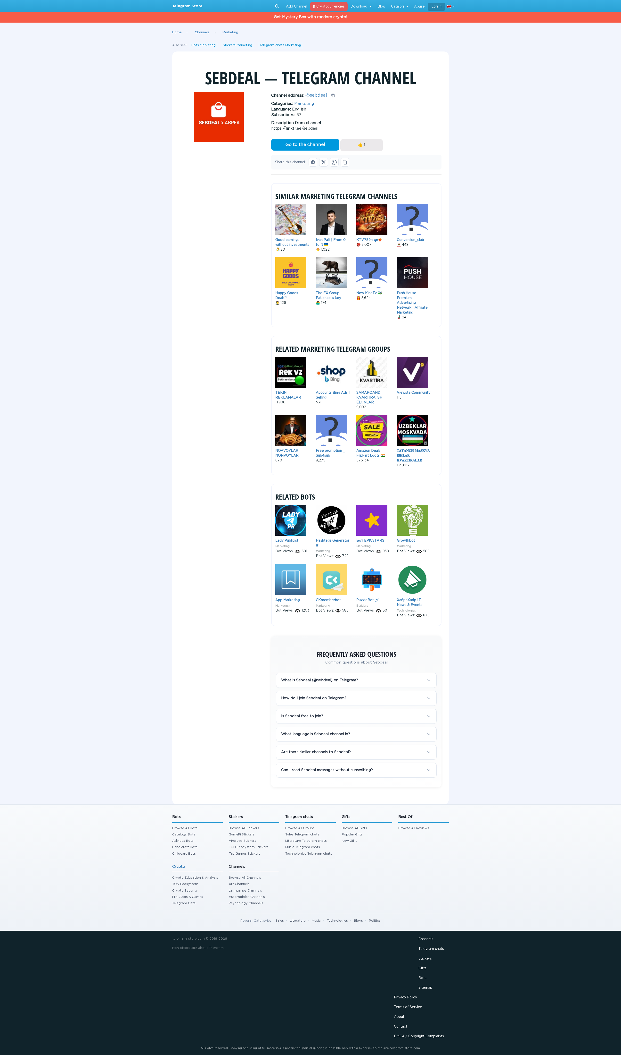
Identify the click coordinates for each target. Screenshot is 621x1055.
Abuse (419, 6)
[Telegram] (313, 162)
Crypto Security (185, 890)
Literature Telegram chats (306, 841)
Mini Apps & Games (187, 897)
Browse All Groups (300, 828)
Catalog (397, 6)
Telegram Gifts (184, 903)
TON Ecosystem (185, 884)
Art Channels (239, 884)
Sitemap (425, 987)
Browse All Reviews (413, 828)
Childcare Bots (184, 853)
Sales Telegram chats (302, 834)
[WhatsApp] (334, 162)
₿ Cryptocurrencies (329, 6)
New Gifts (349, 841)
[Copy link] (345, 162)
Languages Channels (245, 890)
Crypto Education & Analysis (195, 877)
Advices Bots (183, 841)
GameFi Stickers (241, 834)
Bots (422, 978)
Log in (436, 6)
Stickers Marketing (237, 45)
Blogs (358, 920)
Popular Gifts (352, 834)
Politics (375, 920)
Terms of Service (408, 1007)
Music (316, 920)
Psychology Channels (246, 903)
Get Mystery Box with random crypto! (310, 17)
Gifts (422, 968)
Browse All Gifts (354, 828)
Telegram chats (431, 948)
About (399, 1016)
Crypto (178, 866)
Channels (425, 939)
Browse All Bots (184, 828)
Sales (280, 920)
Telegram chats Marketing (280, 45)
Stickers (425, 958)
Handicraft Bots (184, 847)
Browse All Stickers (244, 828)
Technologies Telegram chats (308, 853)
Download (359, 6)
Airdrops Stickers (242, 841)
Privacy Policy (405, 997)
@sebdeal (316, 95)
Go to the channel (305, 145)
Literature (298, 920)
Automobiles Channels (247, 897)
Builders (362, 605)
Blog (381, 6)
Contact (400, 1026)
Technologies (406, 610)
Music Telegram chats (302, 847)
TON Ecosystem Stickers (248, 847)
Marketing (304, 104)
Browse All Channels (245, 877)
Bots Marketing (203, 45)
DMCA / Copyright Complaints (419, 1036)
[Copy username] (333, 95)
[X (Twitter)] (323, 162)
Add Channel (296, 6)
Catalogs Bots (183, 834)
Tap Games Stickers (244, 853)
